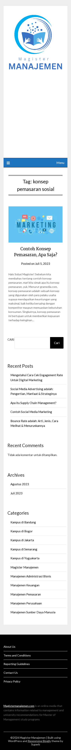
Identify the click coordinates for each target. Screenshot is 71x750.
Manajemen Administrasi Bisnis (30, 576)
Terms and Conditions (17, 655)
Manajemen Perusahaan (26, 603)
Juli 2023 (16, 493)
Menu (60, 162)
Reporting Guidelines (17, 664)
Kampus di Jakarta (22, 540)
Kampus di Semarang (23, 549)
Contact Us (11, 672)
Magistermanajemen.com (19, 705)
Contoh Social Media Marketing (31, 412)
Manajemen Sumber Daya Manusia (32, 612)
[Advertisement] (35, 112)
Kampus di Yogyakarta (24, 558)
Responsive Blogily (39, 741)
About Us (9, 646)
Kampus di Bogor (21, 531)
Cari (10, 339)
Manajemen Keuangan (24, 585)
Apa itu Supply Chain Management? (33, 403)
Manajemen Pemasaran (25, 594)
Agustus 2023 (19, 484)
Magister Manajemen (24, 567)
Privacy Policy (12, 681)
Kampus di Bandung (23, 522)
